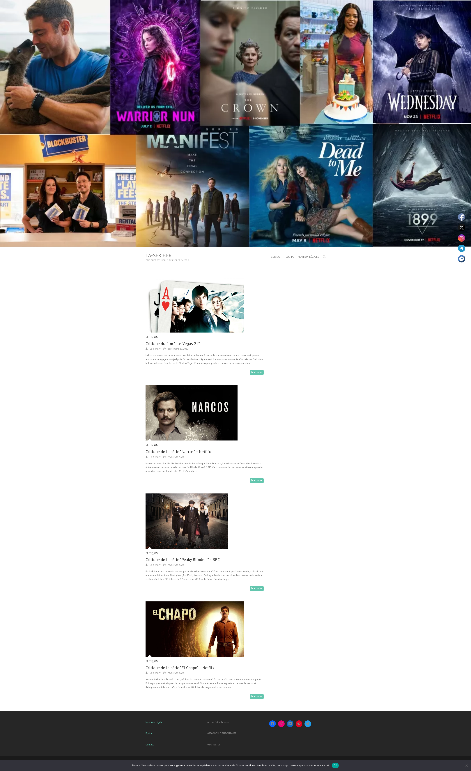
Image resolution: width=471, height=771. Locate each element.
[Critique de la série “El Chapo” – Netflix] (205, 629)
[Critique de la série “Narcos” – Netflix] (205, 412)
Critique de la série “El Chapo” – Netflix (180, 667)
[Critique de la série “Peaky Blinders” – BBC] (205, 521)
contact (276, 256)
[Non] (466, 765)
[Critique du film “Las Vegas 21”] (205, 305)
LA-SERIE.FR (159, 255)
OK (335, 765)
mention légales (308, 256)
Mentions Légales (155, 722)
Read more (256, 372)
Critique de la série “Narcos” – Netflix (178, 451)
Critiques (152, 337)
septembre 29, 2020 (177, 348)
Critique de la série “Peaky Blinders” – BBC (183, 559)
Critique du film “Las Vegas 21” (173, 343)
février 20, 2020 (175, 457)
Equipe (290, 256)
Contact (150, 744)
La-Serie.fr (154, 348)
